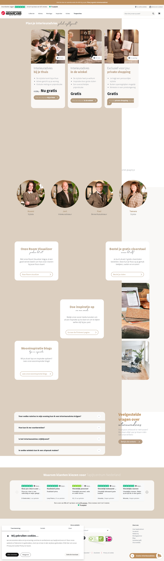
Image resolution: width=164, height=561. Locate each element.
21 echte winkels (142, 7)
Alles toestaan (12, 555)
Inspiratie (59, 13)
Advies (40, 13)
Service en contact (157, 7)
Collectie (31, 13)
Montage (49, 13)
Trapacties (78, 13)
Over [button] (70, 528)
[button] (82, 2)
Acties (68, 13)
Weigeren (25, 555)
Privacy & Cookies (108, 553)
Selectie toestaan (72, 555)
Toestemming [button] (15, 528)
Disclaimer (97, 553)
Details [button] (42, 528)
